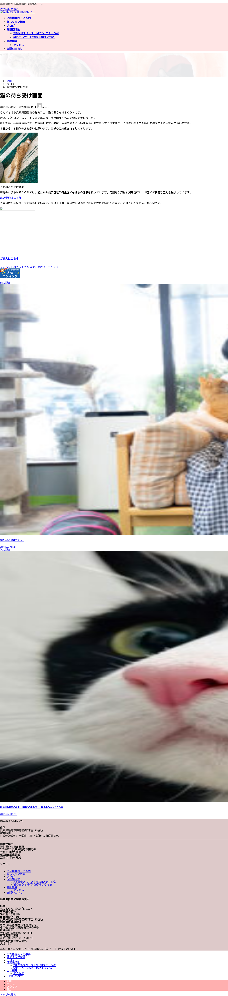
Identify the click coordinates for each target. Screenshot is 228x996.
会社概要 (12, 887)
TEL (9, 989)
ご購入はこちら (9, 258)
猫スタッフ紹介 (16, 873)
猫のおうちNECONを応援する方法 (34, 37)
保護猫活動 (13, 879)
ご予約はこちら (9, 9)
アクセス (18, 45)
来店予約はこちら (10, 197)
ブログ (11, 876)
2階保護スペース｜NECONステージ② (36, 33)
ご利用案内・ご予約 (19, 871)
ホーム (11, 984)
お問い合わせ (15, 892)
